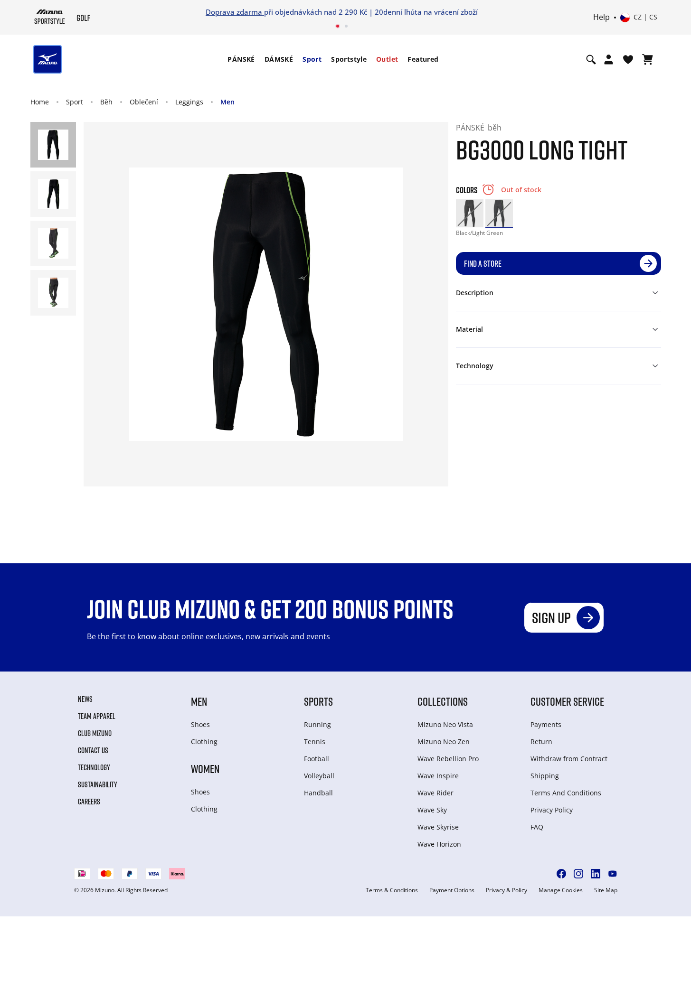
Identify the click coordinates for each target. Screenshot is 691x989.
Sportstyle (349, 59)
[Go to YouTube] (612, 873)
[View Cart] (647, 59)
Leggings (189, 101)
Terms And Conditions (565, 792)
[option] (469, 213)
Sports (318, 701)
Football (316, 758)
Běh (106, 101)
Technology (94, 767)
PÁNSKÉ (241, 59)
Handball (318, 792)
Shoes (200, 724)
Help (601, 17)
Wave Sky (432, 809)
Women (205, 768)
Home (39, 101)
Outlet (387, 59)
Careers (89, 801)
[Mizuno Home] (49, 16)
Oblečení (144, 101)
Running (317, 724)
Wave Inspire (438, 775)
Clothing (204, 741)
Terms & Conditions (392, 890)
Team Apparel (96, 716)
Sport (312, 59)
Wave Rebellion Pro (448, 758)
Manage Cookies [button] (561, 890)
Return (541, 741)
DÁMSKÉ (279, 59)
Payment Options (451, 890)
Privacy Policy (551, 809)
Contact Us (93, 750)
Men (227, 101)
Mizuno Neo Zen (443, 741)
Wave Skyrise (438, 826)
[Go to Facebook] (561, 873)
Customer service (567, 701)
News (85, 699)
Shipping (544, 775)
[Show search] (591, 59)
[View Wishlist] (628, 59)
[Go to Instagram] (578, 873)
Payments (545, 724)
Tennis (314, 741)
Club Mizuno (95, 733)
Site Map (605, 890)
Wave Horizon (439, 844)
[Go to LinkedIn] (595, 873)
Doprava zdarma (235, 12)
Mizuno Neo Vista (445, 724)
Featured (422, 59)
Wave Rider (435, 792)
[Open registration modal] (608, 59)
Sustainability (97, 784)
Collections (442, 701)
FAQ (536, 826)
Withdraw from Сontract (568, 758)
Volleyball (319, 775)
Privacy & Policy (506, 890)
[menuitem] (241, 59)
